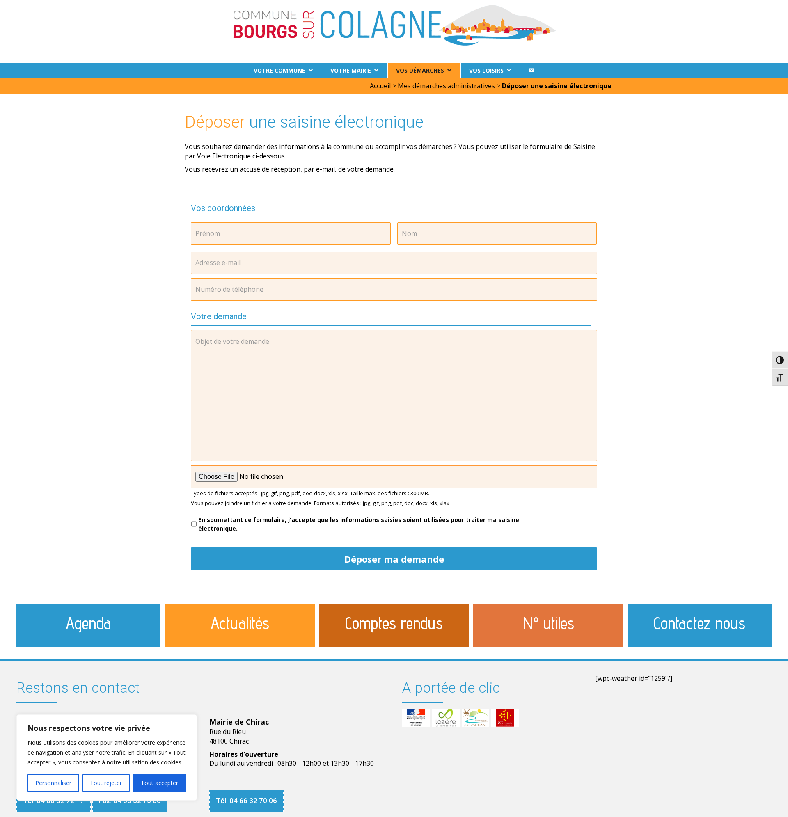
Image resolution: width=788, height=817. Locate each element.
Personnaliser (53, 783)
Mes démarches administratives (446, 85)
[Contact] (531, 70)
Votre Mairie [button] (350, 70)
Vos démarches (420, 70)
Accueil (380, 85)
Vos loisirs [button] (486, 70)
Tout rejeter (106, 783)
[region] (106, 757)
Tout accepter (159, 783)
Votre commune (279, 70)
